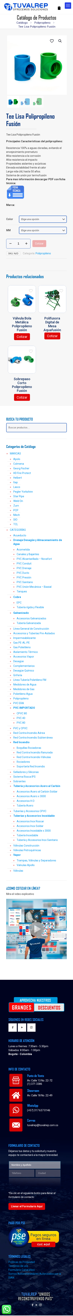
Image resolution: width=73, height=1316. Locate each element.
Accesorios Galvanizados (31, 618)
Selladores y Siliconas (26, 772)
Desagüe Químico (23, 670)
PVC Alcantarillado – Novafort (34, 558)
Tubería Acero (25, 805)
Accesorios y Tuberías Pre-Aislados (34, 633)
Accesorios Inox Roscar (30, 821)
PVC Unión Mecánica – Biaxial (34, 586)
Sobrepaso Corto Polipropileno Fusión (22, 385)
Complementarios (24, 665)
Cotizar (39, 243)
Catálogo (22, 22)
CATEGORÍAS (18, 529)
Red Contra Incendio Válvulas (34, 757)
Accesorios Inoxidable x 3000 (34, 830)
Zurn (16, 505)
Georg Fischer (21, 468)
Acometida (23, 549)
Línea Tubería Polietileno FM (29, 679)
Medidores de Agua (24, 684)
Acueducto (19, 535)
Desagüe (18, 661)
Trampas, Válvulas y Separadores (36, 860)
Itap (15, 482)
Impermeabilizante (24, 637)
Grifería (17, 675)
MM (8, 230)
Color (9, 219)
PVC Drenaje (24, 568)
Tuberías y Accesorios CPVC (29, 811)
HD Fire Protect (22, 473)
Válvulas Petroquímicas (27, 850)
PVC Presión (24, 577)
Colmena (18, 463)
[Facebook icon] (32, 1305)
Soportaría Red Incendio (31, 766)
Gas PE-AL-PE (21, 642)
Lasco (16, 487)
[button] (60, 41)
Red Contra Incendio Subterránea (33, 737)
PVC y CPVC (20, 728)
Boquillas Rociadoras (29, 747)
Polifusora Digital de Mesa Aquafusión (52, 324)
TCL (15, 524)
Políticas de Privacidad (21, 1262)
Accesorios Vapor (23, 656)
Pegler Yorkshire (23, 491)
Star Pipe (18, 496)
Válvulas (18, 870)
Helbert (17, 477)
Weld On (18, 500)
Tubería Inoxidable (27, 835)
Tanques (22, 591)
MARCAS (15, 453)
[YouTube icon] (36, 1305)
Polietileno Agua (23, 693)
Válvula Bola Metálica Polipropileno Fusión (22, 324)
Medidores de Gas (23, 689)
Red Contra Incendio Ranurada (35, 752)
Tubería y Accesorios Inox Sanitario (37, 839)
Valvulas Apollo (26, 865)
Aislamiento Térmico (25, 651)
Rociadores (23, 761)
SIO (15, 519)
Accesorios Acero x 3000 (31, 796)
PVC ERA (18, 703)
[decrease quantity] (10, 244)
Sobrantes (19, 781)
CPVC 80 (22, 713)
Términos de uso (18, 1265)
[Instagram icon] (40, 1305)
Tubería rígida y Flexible (30, 607)
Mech (16, 514)
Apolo (16, 459)
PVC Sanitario (25, 582)
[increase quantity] (26, 244)
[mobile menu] (68, 5)
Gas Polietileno (22, 647)
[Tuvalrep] (32, 6)
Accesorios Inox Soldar (30, 826)
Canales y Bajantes (28, 554)
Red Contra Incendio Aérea (29, 732)
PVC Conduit (24, 563)
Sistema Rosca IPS (24, 776)
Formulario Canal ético (21, 1269)
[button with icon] (12, 1027)
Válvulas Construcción (26, 845)
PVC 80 (21, 722)
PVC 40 (21, 718)
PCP (15, 510)
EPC (19, 602)
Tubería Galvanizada (29, 623)
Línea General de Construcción (31, 628)
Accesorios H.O (25, 800)
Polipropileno (42, 22)
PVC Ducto (23, 572)
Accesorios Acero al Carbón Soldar (37, 791)
